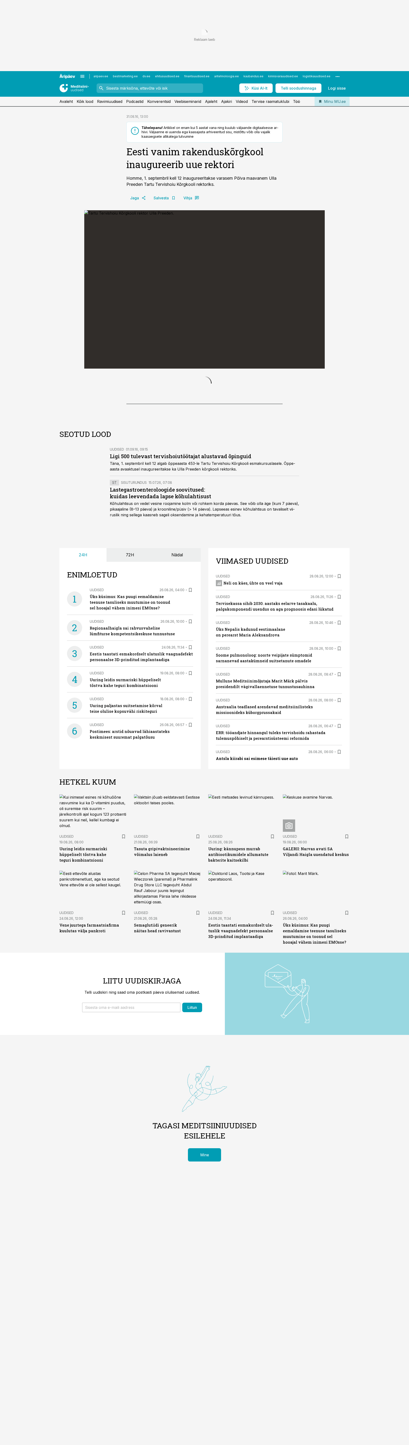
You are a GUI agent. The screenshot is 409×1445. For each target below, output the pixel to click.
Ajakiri (226, 101)
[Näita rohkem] (337, 76)
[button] (131, 1110)
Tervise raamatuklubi (270, 101)
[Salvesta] (190, 693)
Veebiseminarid (187, 101)
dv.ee (146, 76)
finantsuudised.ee (196, 76)
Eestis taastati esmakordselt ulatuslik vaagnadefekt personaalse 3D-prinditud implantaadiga (240, 1034)
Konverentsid (159, 101)
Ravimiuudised (109, 101)
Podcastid (134, 101)
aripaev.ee (100, 76)
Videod (242, 101)
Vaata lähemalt (167, 490)
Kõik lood (85, 101)
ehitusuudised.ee (167, 76)
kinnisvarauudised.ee (283, 76)
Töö (296, 101)
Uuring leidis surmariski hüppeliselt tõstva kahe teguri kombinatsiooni (83, 957)
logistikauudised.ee (316, 76)
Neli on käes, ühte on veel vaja (253, 686)
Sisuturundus (134, 586)
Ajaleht (211, 101)
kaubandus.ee (253, 76)
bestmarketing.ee (125, 76)
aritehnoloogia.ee (226, 76)
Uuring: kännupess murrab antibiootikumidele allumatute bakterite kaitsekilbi (238, 957)
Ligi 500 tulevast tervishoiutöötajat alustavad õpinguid (180, 559)
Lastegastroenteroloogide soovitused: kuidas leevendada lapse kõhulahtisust (160, 596)
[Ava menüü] (82, 76)
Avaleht (66, 101)
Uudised (117, 552)
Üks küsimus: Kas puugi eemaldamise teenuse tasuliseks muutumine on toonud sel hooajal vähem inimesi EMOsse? (130, 705)
